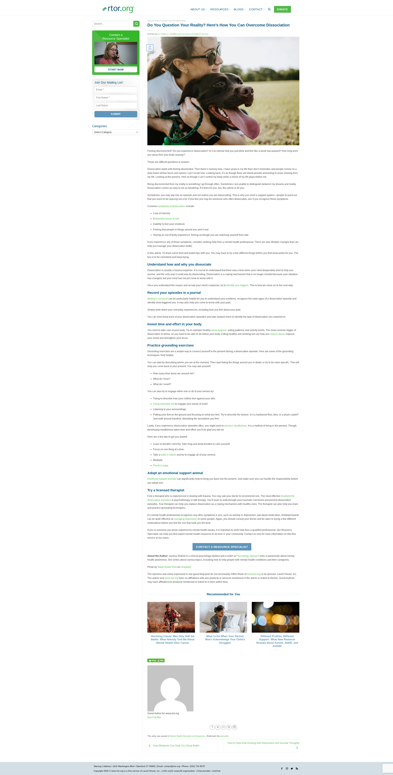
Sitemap (98, 766)
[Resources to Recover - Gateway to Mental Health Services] (118, 9)
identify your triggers (237, 285)
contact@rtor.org (172, 766)
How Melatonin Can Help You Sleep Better (175, 745)
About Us (197, 9)
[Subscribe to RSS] (297, 769)
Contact (256, 9)
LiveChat (216, 771)
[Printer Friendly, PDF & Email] (156, 660)
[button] (269, 9)
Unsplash (186, 567)
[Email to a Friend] (223, 727)
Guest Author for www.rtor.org (192, 34)
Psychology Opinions (247, 556)
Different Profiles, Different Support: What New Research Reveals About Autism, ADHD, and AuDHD (277, 641)
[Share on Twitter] (217, 727)
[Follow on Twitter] (292, 769)
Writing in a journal (157, 298)
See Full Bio (154, 717)
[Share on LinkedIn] (234, 727)
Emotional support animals (161, 479)
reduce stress (277, 334)
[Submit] (136, 24)
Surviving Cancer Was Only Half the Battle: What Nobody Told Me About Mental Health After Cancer (173, 639)
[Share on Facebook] (212, 727)
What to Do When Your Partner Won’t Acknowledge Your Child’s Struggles (225, 639)
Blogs (239, 9)
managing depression (185, 519)
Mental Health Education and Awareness (166, 21)
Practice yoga (160, 465)
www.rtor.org (254, 574)
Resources (219, 9)
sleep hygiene (219, 330)
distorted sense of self (167, 218)
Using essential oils (163, 404)
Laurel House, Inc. (151, 771)
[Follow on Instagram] (287, 769)
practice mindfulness (235, 425)
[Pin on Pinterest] (229, 727)
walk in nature (168, 454)
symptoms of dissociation (171, 206)
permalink (224, 736)
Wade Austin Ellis (167, 567)
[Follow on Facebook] (282, 769)
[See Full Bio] (162, 717)
